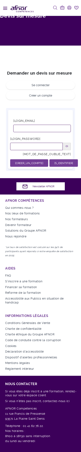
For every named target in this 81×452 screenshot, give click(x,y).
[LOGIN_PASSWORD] (25, 138)
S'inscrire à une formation (23, 281)
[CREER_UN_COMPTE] (29, 163)
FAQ (8, 275)
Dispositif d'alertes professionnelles (31, 357)
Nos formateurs (16, 219)
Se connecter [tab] (41, 85)
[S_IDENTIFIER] (63, 163)
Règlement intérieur (19, 368)
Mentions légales (17, 363)
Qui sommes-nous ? (19, 207)
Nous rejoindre (15, 236)
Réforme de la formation (23, 292)
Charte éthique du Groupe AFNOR (29, 334)
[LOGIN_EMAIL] (24, 120)
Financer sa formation (21, 287)
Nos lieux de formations (22, 213)
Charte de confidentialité (23, 328)
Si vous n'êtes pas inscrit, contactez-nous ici (37, 401)
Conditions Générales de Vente (27, 323)
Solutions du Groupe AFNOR (25, 230)
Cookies (11, 346)
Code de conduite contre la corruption (33, 340)
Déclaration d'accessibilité (24, 351)
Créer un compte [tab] (40, 95)
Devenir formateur (18, 225)
